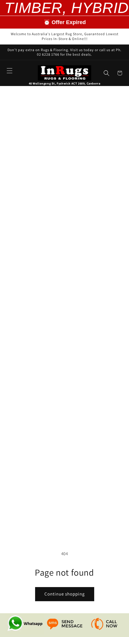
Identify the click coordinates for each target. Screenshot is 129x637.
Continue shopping (64, 594)
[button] (9, 71)
